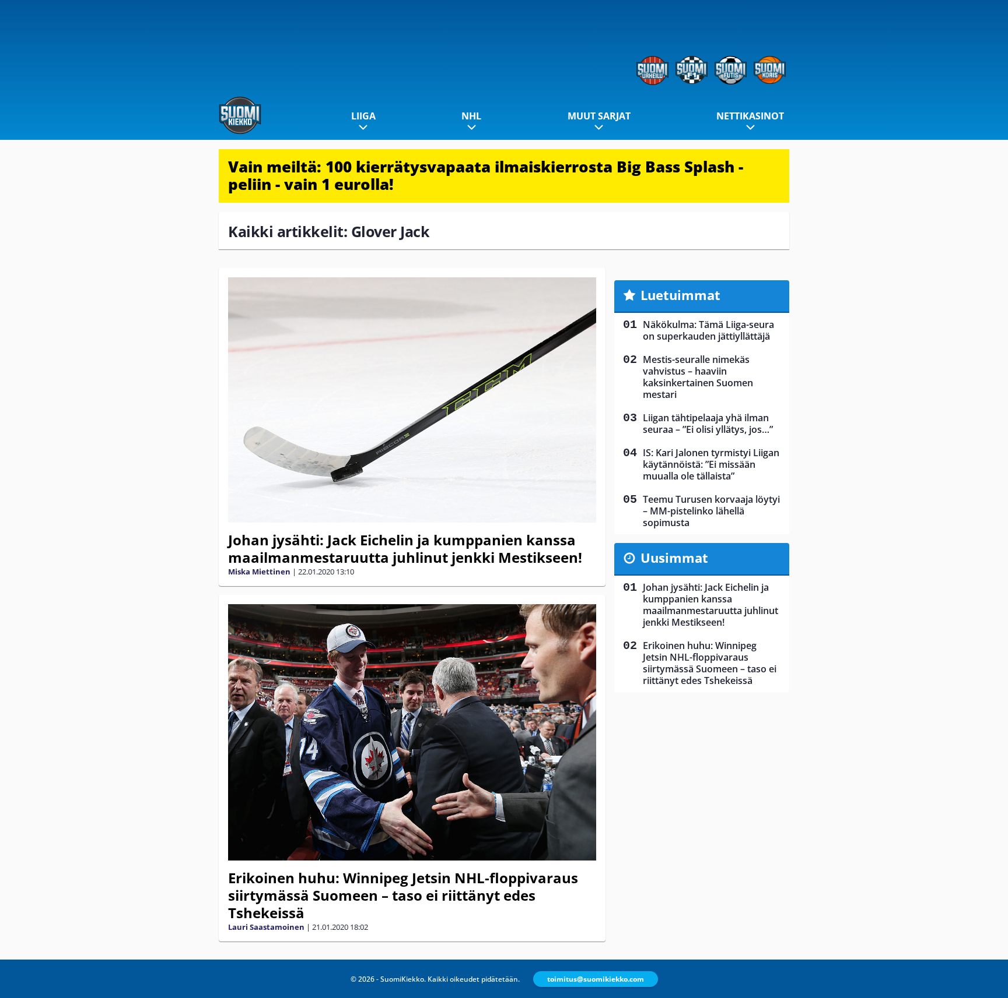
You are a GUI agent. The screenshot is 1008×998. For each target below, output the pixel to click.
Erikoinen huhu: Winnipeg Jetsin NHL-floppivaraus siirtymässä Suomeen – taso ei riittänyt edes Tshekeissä (403, 895)
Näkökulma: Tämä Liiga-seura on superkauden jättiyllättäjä (708, 330)
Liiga (363, 116)
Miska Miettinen (259, 571)
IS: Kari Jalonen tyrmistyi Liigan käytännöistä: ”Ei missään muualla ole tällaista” (711, 464)
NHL (471, 116)
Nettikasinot (750, 116)
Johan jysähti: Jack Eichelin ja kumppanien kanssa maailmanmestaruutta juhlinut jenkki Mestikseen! (405, 548)
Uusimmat (674, 557)
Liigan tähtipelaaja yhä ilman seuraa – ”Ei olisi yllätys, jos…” (708, 423)
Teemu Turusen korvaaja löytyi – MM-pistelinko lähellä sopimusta (711, 511)
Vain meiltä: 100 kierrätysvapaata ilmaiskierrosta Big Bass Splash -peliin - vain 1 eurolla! (485, 175)
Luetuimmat (680, 295)
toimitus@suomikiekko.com (595, 979)
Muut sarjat (599, 116)
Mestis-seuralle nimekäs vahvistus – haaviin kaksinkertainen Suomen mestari (698, 377)
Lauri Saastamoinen (266, 927)
